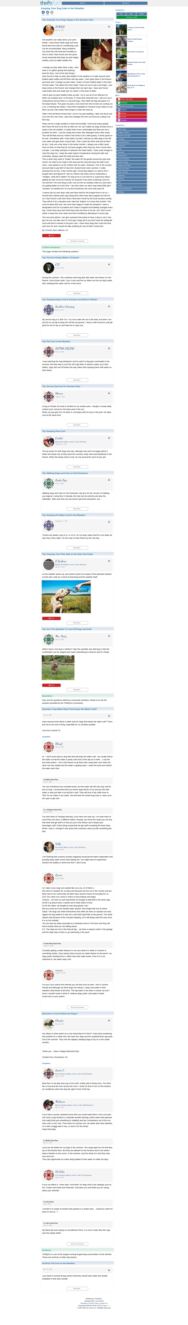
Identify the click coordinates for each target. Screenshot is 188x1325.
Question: (69, 709)
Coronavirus (121, 145)
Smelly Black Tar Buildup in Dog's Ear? (136, 86)
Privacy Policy (94, 1303)
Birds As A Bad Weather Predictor (134, 40)
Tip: (67, 20)
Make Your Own (123, 172)
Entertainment (122, 155)
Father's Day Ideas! (125, 99)
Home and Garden (123, 169)
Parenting (121, 179)
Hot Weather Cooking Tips (135, 52)
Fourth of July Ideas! (126, 106)
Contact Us (103, 1303)
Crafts (120, 149)
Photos (120, 185)
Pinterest (123, 113)
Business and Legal (124, 136)
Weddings (121, 192)
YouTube (123, 116)
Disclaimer (84, 1303)
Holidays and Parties (124, 165)
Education (121, 152)
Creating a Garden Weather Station (135, 28)
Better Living (122, 129)
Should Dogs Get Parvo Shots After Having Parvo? (136, 75)
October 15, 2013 (131, 17)
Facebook (123, 110)
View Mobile (99, 1301)
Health (142, 14)
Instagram (123, 120)
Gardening (122, 103)
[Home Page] (50, 1)
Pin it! (52, 235)
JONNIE (48, 230)
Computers (121, 139)
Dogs (131, 14)
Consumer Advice (123, 142)
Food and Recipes (123, 159)
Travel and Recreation (125, 189)
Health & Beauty (123, 162)
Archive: (58, 1263)
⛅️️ (109, 1305)
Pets (121, 14)
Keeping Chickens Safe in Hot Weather (136, 63)
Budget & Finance (123, 132)
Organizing (121, 175)
